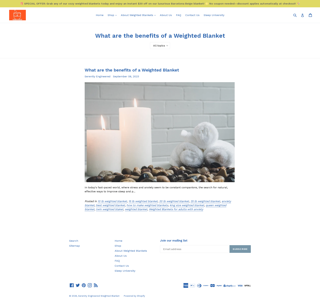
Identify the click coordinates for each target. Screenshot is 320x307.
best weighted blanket (110, 205)
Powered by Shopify (134, 296)
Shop (111, 15)
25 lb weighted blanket (205, 201)
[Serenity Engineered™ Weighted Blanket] (17, 15)
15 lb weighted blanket (143, 201)
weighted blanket (136, 209)
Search (73, 240)
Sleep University (214, 15)
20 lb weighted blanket (174, 201)
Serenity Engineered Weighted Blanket (99, 296)
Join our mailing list (174, 240)
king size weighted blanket (187, 205)
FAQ (178, 15)
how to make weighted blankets (147, 205)
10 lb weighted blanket (112, 201)
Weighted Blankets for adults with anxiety (176, 209)
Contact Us (192, 15)
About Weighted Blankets (137, 15)
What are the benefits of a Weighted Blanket (132, 70)
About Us (166, 15)
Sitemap (74, 245)
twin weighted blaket (109, 209)
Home (100, 15)
